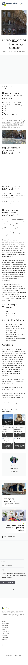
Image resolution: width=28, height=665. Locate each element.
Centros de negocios (10, 589)
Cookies (5, 635)
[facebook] (2, 645)
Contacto (6, 631)
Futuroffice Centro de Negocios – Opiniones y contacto (15, 527)
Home (4, 621)
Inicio (1, 589)
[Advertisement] (14, 70)
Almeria (5, 639)
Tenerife (5, 627)
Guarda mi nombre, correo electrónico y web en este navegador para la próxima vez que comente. (14, 576)
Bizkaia (5, 629)
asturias (5, 637)
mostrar (14, 403)
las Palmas (6, 623)
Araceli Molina (20, 52)
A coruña (5, 625)
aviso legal (6, 633)
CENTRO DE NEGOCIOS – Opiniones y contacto (12, 501)
